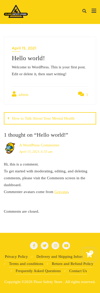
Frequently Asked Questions (38, 271)
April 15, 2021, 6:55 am (35, 152)
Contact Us (78, 271)
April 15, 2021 (24, 48)
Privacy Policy (16, 256)
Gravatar (61, 192)
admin (22, 95)
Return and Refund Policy (72, 264)
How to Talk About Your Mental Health (43, 118)
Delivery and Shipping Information (64, 256)
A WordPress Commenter (39, 145)
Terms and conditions (26, 264)
